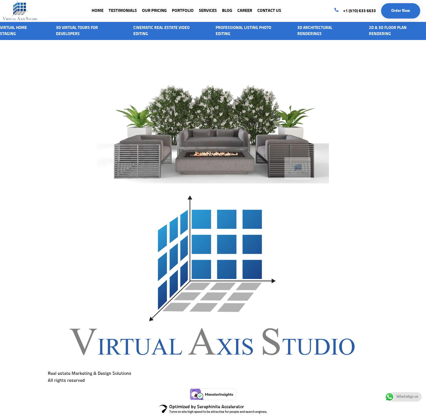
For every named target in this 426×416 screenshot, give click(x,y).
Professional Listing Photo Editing (243, 31)
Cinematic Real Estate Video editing (161, 31)
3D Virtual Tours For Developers (77, 31)
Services (208, 10)
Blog (227, 10)
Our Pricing (154, 10)
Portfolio (183, 10)
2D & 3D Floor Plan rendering (388, 31)
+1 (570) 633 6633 (359, 11)
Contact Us (269, 10)
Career (244, 10)
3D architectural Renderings (314, 31)
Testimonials (123, 10)
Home (97, 10)
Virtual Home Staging (13, 31)
